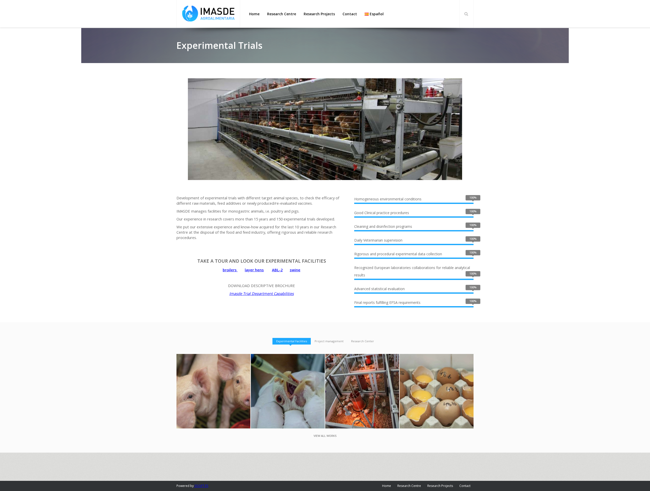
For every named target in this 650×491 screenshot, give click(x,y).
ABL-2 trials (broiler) (288, 383)
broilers (230, 269)
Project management (329, 341)
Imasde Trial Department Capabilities (261, 293)
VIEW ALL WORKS (325, 436)
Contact (464, 486)
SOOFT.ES (201, 486)
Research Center (362, 341)
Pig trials (213, 383)
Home (386, 486)
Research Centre (409, 486)
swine (295, 269)
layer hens (254, 269)
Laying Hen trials (436, 383)
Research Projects (440, 486)
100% (473, 197)
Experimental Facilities (291, 341)
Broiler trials (362, 383)
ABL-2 (277, 269)
